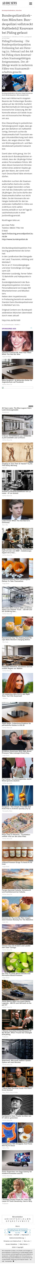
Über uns (27, 1241)
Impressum (25, 1235)
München (19, 10)
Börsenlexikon (17, 1217)
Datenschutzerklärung (16, 1238)
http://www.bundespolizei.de (15, 239)
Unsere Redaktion (11, 1244)
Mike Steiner (24, 1244)
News (10, 1235)
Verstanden (8, 1261)
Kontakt (16, 1235)
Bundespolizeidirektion (8, 10)
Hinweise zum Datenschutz (12, 1241)
